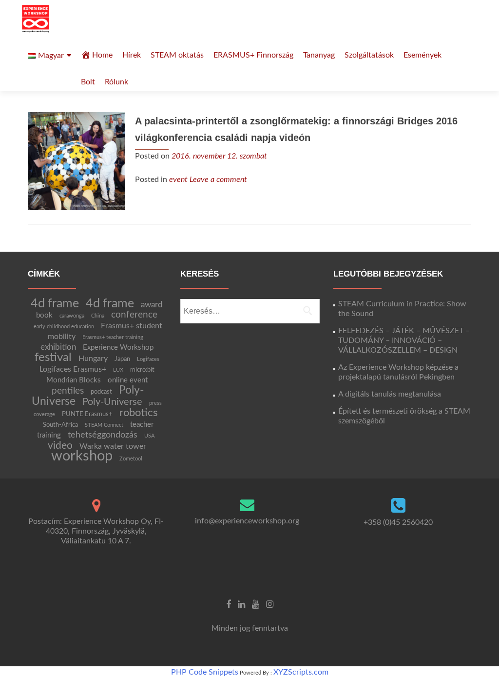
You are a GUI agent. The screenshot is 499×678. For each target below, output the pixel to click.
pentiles (68, 391)
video (60, 445)
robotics (138, 413)
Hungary (93, 358)
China (97, 316)
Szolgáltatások (369, 55)
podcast (101, 391)
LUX (118, 370)
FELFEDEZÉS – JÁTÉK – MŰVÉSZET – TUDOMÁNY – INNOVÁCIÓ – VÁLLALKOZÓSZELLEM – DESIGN (404, 340)
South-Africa (60, 424)
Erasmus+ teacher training (112, 337)
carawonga (71, 316)
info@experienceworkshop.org (247, 521)
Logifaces (148, 359)
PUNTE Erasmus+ (87, 414)
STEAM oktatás (177, 55)
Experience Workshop (118, 347)
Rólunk (116, 82)
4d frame (55, 304)
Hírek (131, 55)
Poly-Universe (112, 402)
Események (422, 55)
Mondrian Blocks (73, 380)
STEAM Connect (104, 425)
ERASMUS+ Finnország (253, 55)
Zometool (130, 458)
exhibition (58, 347)
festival (53, 357)
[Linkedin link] (241, 604)
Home (102, 55)
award (152, 304)
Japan (122, 359)
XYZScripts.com (300, 672)
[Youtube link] (255, 604)
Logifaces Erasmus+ (72, 369)
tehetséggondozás (102, 434)
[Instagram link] (269, 604)
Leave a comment (218, 179)
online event (128, 380)
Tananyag (319, 55)
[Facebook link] (228, 604)
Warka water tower (112, 446)
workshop (82, 456)
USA (149, 436)
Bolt (88, 82)
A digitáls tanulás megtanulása (389, 394)
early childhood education (64, 326)
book (44, 315)
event (178, 179)
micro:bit (142, 369)
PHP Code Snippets (204, 672)
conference (134, 314)
